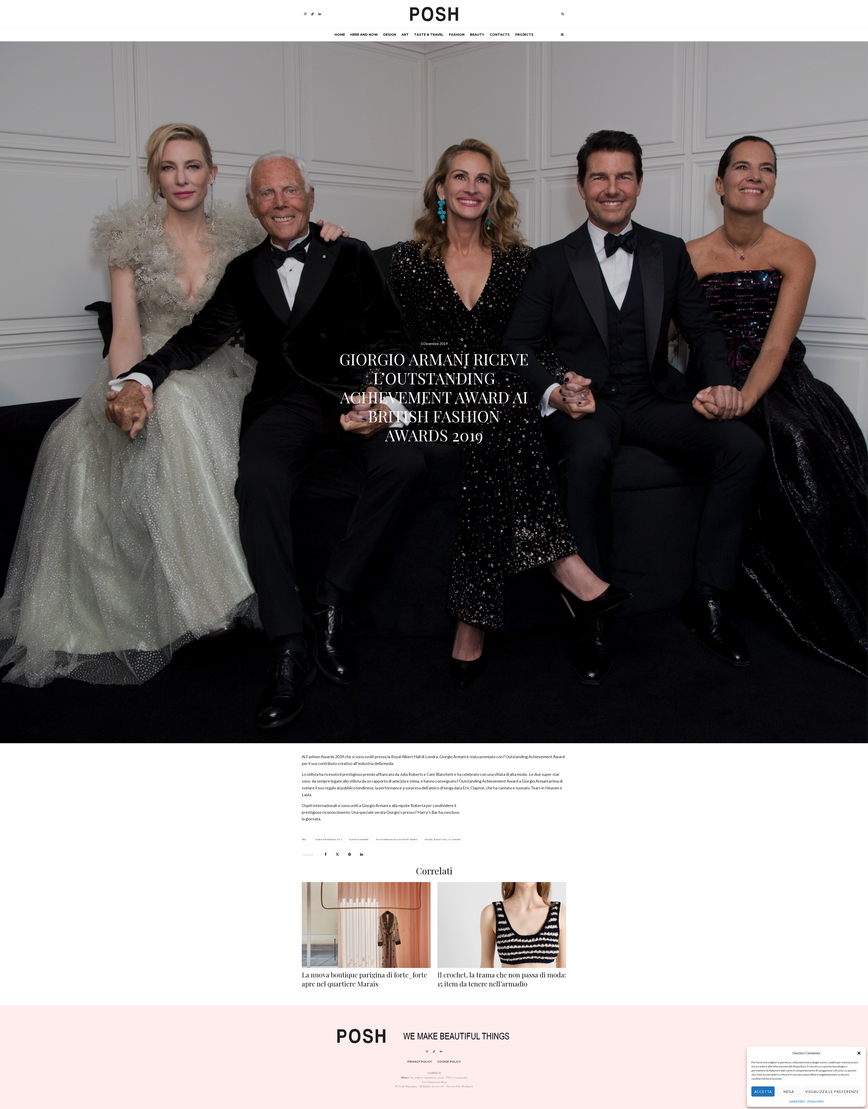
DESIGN (389, 35)
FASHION (457, 35)
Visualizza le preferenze (832, 1092)
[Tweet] (337, 854)
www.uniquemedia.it (434, 1082)
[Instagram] (305, 13)
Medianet (467, 1086)
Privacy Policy (815, 1101)
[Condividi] (326, 854)
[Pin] (349, 854)
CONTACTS (500, 35)
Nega (788, 1092)
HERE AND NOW (364, 35)
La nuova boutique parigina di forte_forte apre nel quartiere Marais (364, 979)
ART (405, 35)
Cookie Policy (797, 1101)
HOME (340, 35)
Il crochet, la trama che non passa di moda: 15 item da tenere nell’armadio (501, 979)
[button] (859, 1053)
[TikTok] (312, 13)
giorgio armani (360, 839)
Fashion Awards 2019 (329, 839)
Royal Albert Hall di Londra (443, 839)
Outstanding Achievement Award (397, 839)
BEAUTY (477, 35)
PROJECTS (524, 35)
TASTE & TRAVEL (428, 35)
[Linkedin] (319, 13)
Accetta (763, 1092)
